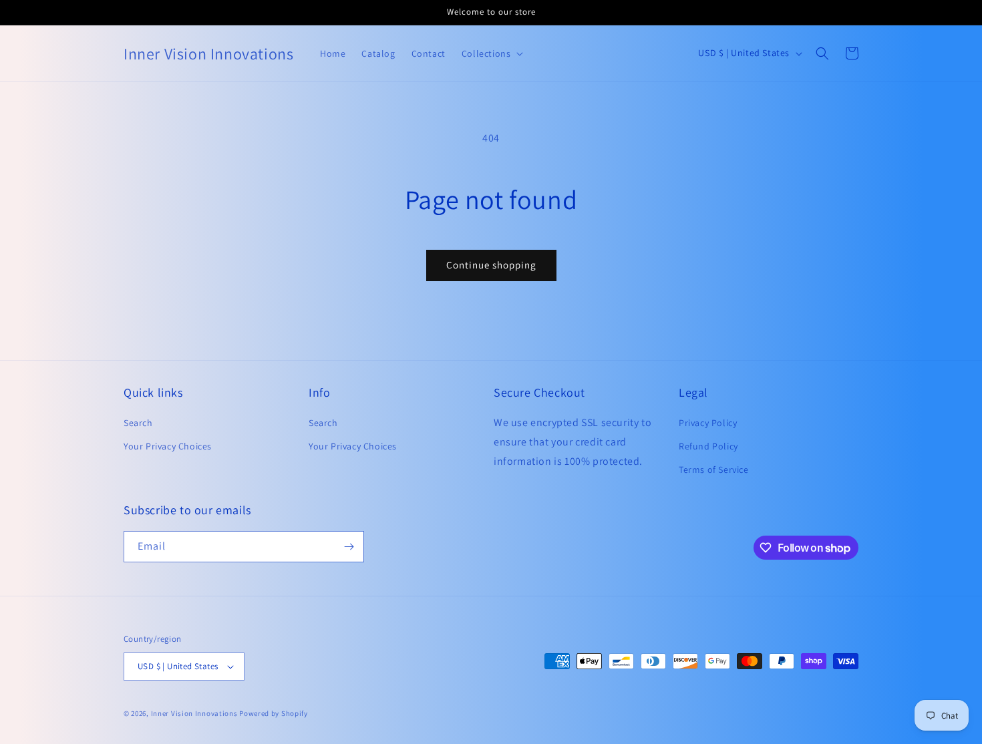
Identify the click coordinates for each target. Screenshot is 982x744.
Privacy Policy (708, 423)
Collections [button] (486, 53)
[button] (822, 53)
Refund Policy (708, 446)
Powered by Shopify (273, 713)
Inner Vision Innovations (194, 713)
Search (138, 423)
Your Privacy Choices (168, 446)
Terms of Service (714, 470)
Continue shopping (491, 264)
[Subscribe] (348, 546)
